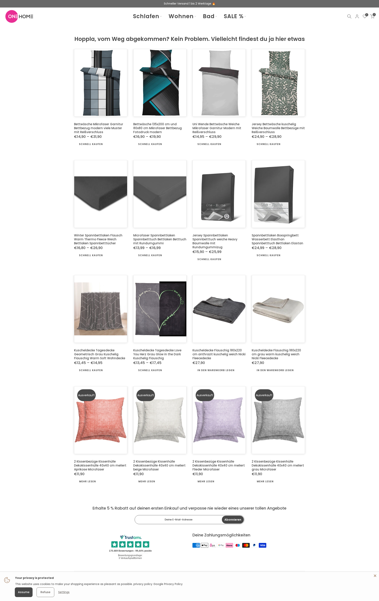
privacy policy (142, 584)
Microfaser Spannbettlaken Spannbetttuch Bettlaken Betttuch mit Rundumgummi (159, 239)
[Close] (375, 576)
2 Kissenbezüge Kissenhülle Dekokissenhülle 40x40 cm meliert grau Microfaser (278, 466)
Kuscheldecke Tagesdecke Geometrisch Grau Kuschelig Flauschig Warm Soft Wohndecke (99, 354)
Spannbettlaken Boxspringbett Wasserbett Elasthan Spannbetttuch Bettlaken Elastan (277, 239)
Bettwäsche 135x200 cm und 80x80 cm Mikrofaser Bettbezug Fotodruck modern (157, 128)
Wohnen (181, 16)
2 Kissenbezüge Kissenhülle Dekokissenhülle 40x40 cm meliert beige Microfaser (159, 466)
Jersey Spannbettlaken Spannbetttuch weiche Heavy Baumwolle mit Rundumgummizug (214, 241)
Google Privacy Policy (168, 584)
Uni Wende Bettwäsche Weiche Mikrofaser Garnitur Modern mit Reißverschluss (216, 128)
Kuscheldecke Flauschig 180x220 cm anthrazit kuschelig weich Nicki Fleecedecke (219, 354)
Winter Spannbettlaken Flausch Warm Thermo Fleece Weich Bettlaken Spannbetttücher (98, 239)
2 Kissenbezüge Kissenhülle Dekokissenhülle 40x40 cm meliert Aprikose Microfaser (100, 466)
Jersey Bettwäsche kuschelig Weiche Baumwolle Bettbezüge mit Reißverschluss (278, 128)
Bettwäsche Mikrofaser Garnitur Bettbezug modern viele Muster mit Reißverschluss (98, 128)
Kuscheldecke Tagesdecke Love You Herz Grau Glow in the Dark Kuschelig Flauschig (157, 354)
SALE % (234, 16)
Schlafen (146, 16)
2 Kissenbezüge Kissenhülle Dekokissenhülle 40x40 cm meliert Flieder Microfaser (218, 466)
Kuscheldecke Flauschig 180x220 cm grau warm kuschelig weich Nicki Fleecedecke (276, 354)
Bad (209, 16)
